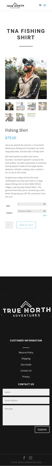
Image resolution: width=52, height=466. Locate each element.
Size (8, 206)
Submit (42, 429)
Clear (45, 215)
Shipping (26, 358)
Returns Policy (26, 352)
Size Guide (26, 364)
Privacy (26, 376)
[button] (42, 61)
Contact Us (26, 370)
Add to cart (26, 225)
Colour (9, 213)
